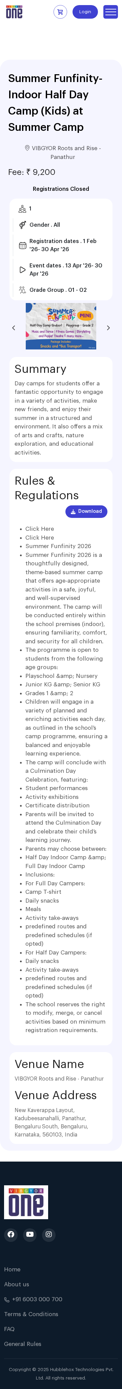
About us (16, 1284)
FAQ (9, 1329)
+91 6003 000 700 (37, 1299)
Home (12, 1269)
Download (90, 511)
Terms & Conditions (31, 1314)
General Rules (22, 1344)
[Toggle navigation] (110, 12)
